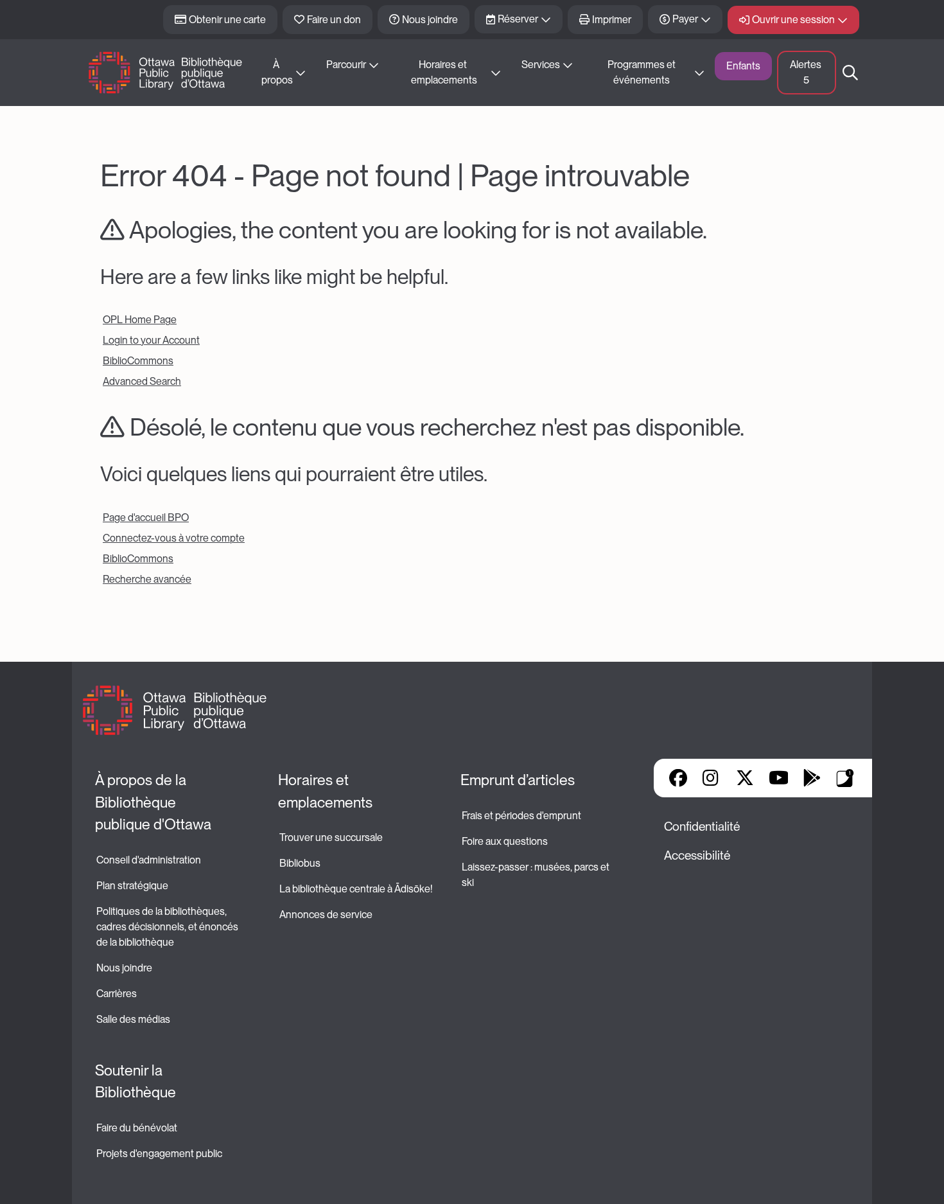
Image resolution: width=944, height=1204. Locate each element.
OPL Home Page (140, 320)
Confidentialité (702, 826)
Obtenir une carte (227, 19)
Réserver (518, 19)
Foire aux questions (505, 841)
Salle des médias (133, 1019)
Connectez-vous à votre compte (174, 538)
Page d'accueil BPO (146, 517)
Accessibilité (697, 855)
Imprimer (611, 19)
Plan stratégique (132, 886)
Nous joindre (430, 19)
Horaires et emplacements (444, 72)
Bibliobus (299, 863)
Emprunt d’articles (517, 780)
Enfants (743, 66)
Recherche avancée (147, 579)
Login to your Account (151, 340)
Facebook (678, 778)
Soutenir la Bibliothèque (135, 1081)
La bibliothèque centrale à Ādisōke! (355, 889)
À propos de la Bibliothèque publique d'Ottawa (153, 802)
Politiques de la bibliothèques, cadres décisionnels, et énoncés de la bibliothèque (168, 926)
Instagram (712, 778)
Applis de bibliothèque (845, 778)
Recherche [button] (850, 72)
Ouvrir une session (793, 19)
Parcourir (346, 64)
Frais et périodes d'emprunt (521, 816)
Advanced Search (142, 381)
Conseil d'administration (148, 860)
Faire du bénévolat (136, 1128)
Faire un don (334, 19)
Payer (685, 19)
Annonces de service (325, 914)
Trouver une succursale (331, 837)
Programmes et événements (642, 72)
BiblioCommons (138, 361)
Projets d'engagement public (159, 1153)
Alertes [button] (806, 72)
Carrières (116, 993)
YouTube (779, 778)
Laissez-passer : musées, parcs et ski (536, 875)
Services (540, 64)
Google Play (812, 778)
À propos (277, 72)
